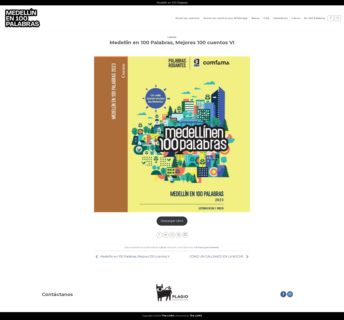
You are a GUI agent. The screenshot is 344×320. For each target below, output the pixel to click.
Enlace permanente (207, 247)
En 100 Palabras (314, 18)
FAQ (266, 18)
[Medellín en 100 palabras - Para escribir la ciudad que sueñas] (22, 18)
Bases (256, 18)
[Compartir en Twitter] (166, 235)
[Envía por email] (172, 235)
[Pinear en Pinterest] (178, 235)
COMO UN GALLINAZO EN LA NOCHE (217, 256)
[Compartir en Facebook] (159, 235)
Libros (296, 18)
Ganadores (280, 18)
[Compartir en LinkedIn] (185, 235)
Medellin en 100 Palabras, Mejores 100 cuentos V (135, 256)
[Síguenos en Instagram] (338, 18)
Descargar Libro (172, 221)
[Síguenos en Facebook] (331, 18)
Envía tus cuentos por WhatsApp (226, 18)
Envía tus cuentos (188, 18)
